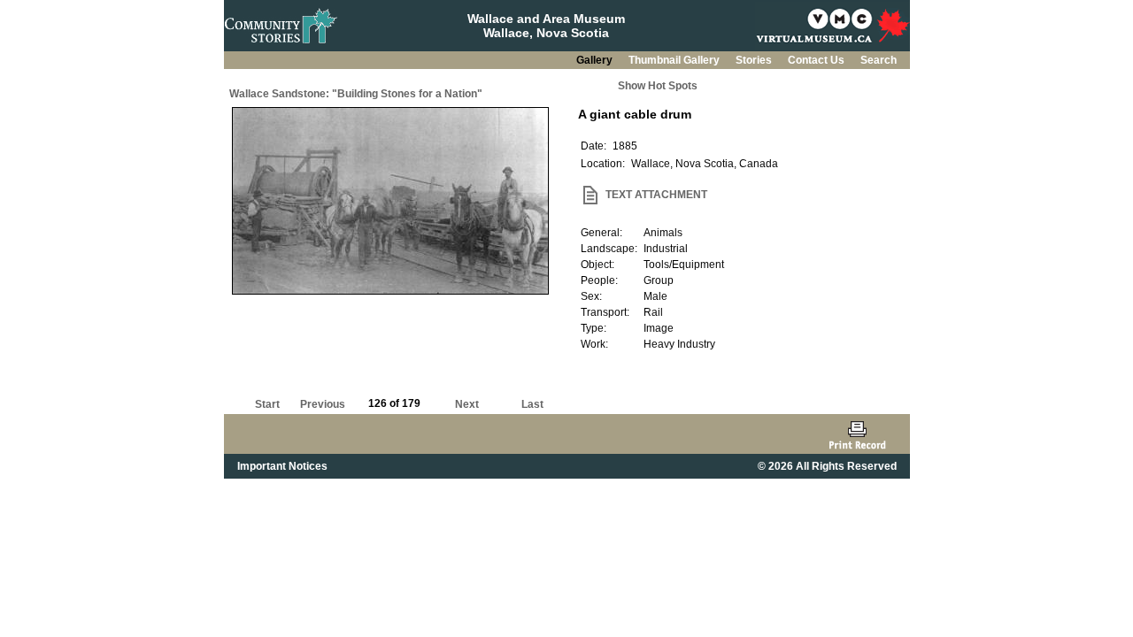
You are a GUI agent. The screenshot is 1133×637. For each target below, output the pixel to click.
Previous (322, 404)
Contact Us (817, 60)
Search (878, 60)
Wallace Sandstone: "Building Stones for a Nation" (355, 94)
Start (267, 404)
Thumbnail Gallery (675, 60)
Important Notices (282, 466)
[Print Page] (857, 434)
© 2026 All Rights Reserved (827, 466)
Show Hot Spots (658, 86)
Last (532, 404)
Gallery (595, 60)
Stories (755, 60)
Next (467, 404)
